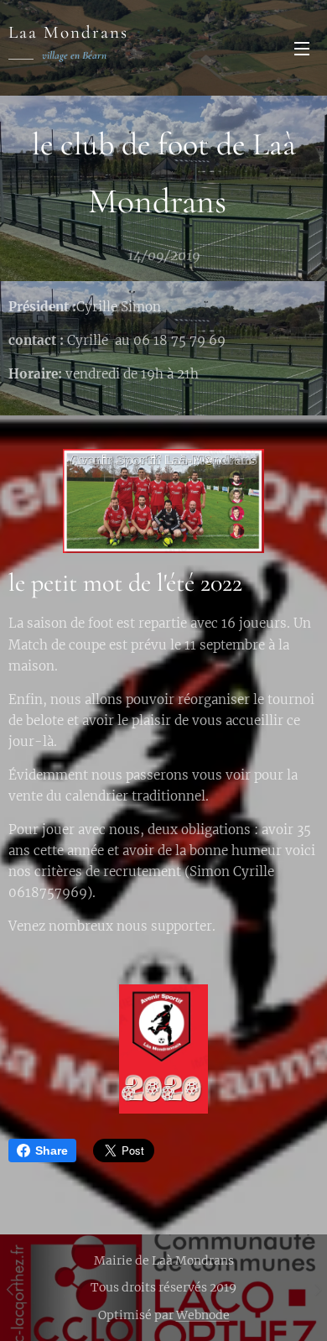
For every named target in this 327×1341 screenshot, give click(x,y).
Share (51, 1150)
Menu (302, 48)
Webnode (203, 1315)
